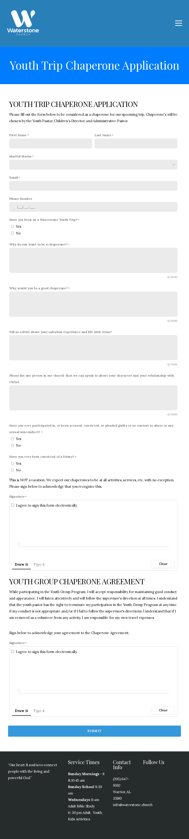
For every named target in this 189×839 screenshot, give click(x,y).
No (18, 233)
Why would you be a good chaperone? (38, 288)
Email (13, 177)
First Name (18, 135)
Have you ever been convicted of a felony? (41, 457)
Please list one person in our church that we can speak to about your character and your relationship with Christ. (91, 378)
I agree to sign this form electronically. (47, 505)
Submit (94, 731)
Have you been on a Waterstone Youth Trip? (43, 220)
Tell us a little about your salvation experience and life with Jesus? (60, 332)
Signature (16, 496)
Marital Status (20, 156)
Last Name (102, 135)
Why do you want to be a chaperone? (38, 244)
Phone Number (20, 199)
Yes (18, 226)
